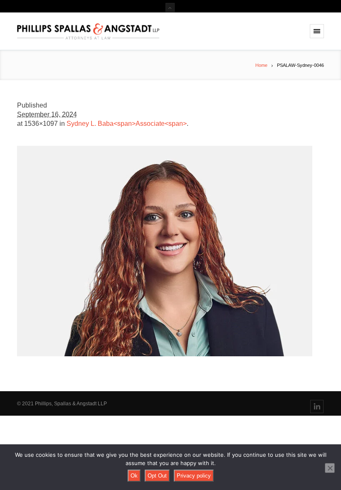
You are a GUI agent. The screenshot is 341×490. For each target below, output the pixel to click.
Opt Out (157, 476)
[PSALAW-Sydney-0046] (170, 251)
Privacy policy (194, 476)
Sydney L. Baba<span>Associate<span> (127, 123)
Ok (134, 476)
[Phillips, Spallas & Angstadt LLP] (90, 31)
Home (261, 65)
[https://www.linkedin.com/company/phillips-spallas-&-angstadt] (317, 406)
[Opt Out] (330, 468)
